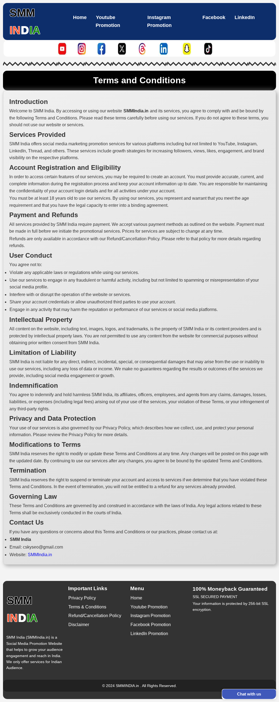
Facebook (213, 17)
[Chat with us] (3, 695)
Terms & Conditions (87, 607)
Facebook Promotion (151, 624)
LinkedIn (245, 17)
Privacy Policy (82, 598)
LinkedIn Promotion (149, 633)
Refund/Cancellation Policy (94, 615)
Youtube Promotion (149, 607)
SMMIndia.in (40, 554)
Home (80, 17)
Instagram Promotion (151, 615)
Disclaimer (78, 624)
